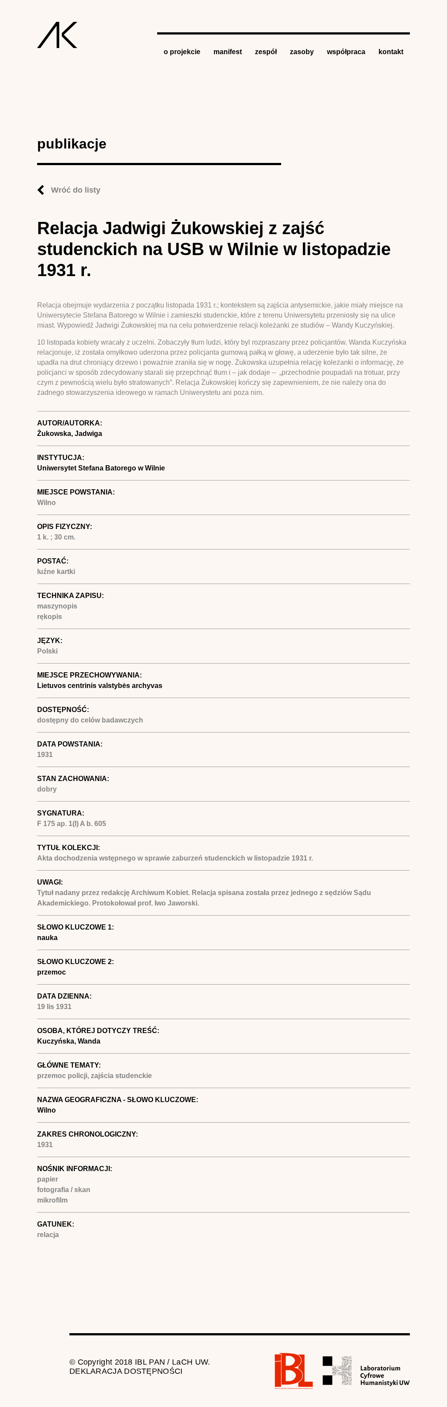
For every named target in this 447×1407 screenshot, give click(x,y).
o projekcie (182, 51)
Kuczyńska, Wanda (68, 1041)
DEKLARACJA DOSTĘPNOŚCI (126, 1371)
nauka (47, 937)
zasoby (302, 51)
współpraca (346, 51)
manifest (227, 51)
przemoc (51, 972)
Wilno (46, 1110)
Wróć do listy (75, 190)
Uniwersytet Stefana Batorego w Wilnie (101, 468)
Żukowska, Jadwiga (69, 433)
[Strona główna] (57, 35)
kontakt (390, 51)
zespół (266, 51)
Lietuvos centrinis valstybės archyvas (99, 685)
